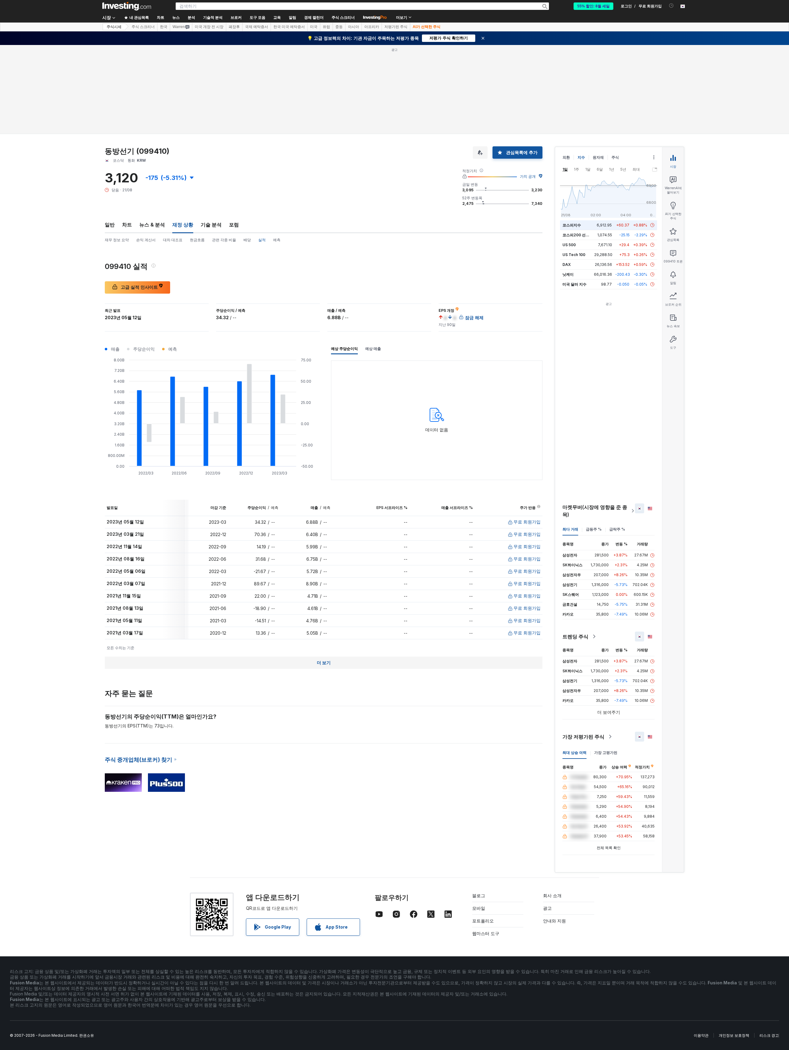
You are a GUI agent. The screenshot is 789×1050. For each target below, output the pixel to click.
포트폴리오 (483, 920)
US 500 (569, 244)
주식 (615, 157)
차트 (127, 225)
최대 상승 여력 (574, 752)
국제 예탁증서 (256, 27)
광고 (547, 908)
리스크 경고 (769, 1035)
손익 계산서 (146, 240)
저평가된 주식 (395, 27)
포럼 (234, 225)
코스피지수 (571, 225)
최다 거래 (570, 529)
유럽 (326, 27)
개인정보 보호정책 (734, 1035)
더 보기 (324, 662)
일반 (110, 225)
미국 (313, 27)
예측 (276, 240)
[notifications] (671, 6)
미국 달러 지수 (574, 284)
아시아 (353, 27)
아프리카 (371, 27)
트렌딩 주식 (575, 636)
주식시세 (114, 27)
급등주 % (594, 529)
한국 (163, 27)
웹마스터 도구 (485, 933)
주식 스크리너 (343, 17)
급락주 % (617, 529)
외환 (566, 157)
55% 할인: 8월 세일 (593, 6)
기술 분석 (211, 225)
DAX (566, 264)
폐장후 (234, 27)
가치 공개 (528, 176)
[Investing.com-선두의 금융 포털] (126, 6)
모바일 (478, 908)
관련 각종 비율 (224, 240)
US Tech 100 (573, 254)
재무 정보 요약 (117, 240)
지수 (581, 157)
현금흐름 (197, 240)
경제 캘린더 (314, 17)
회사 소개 (552, 895)
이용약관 (701, 1035)
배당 (247, 240)
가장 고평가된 (605, 752)
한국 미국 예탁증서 (289, 27)
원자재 (598, 157)
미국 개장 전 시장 (209, 27)
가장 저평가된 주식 (583, 737)
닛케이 (568, 274)
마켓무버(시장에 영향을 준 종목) (594, 511)
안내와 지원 (554, 920)
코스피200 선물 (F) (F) (581, 235)
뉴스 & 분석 (152, 225)
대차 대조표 (172, 240)
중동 (339, 27)
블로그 (478, 895)
